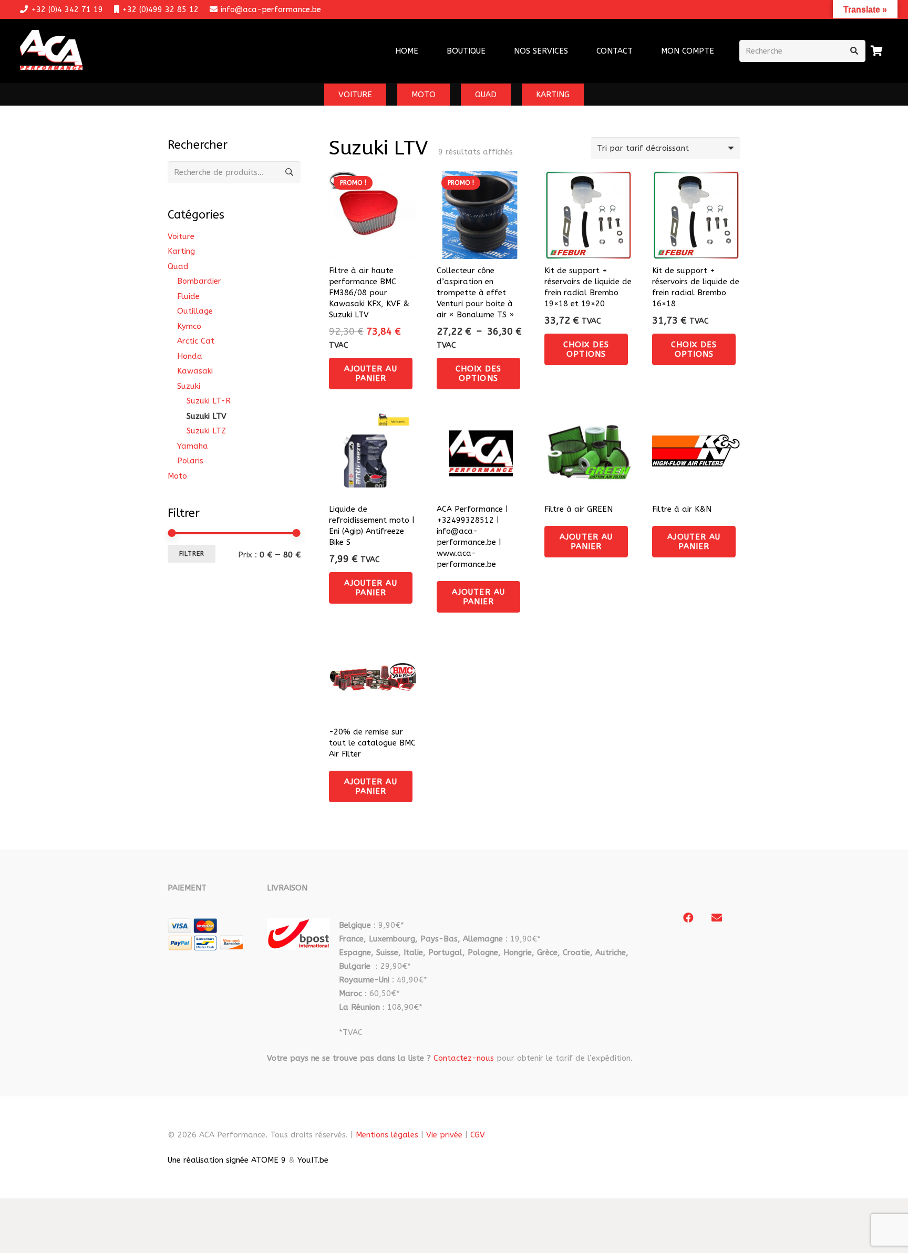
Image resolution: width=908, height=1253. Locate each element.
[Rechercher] (854, 51)
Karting (181, 251)
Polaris (190, 460)
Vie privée (444, 1135)
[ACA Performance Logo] (51, 51)
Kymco (189, 326)
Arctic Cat (195, 341)
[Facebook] (688, 918)
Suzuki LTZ (206, 431)
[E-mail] (717, 918)
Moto (177, 476)
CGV (477, 1135)
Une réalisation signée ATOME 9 (227, 1160)
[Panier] (877, 51)
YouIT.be (312, 1160)
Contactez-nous (464, 1058)
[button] (575, 51)
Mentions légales (387, 1135)
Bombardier (199, 281)
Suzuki (188, 386)
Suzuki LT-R (209, 401)
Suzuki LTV (206, 416)
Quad (178, 266)
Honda (189, 356)
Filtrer (191, 553)
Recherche (289, 172)
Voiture (181, 236)
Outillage (195, 311)
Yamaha (192, 446)
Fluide (188, 296)
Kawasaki (195, 371)
